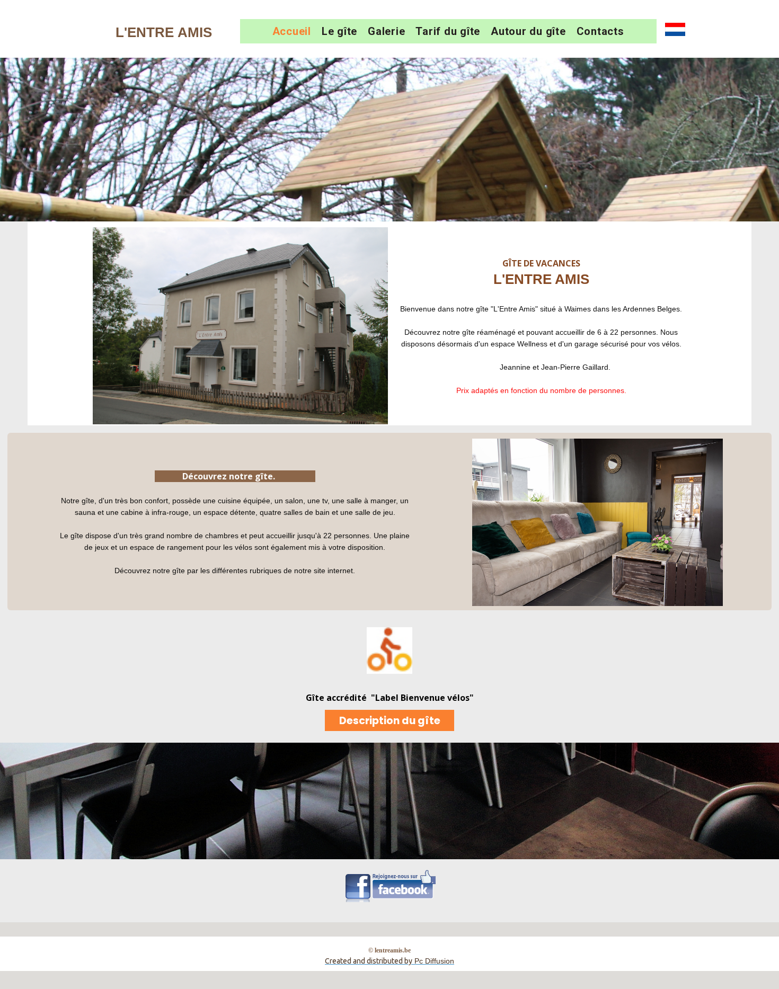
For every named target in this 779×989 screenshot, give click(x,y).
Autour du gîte (528, 31)
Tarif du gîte (447, 31)
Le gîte (339, 31)
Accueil (291, 31)
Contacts (600, 31)
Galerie (386, 31)
